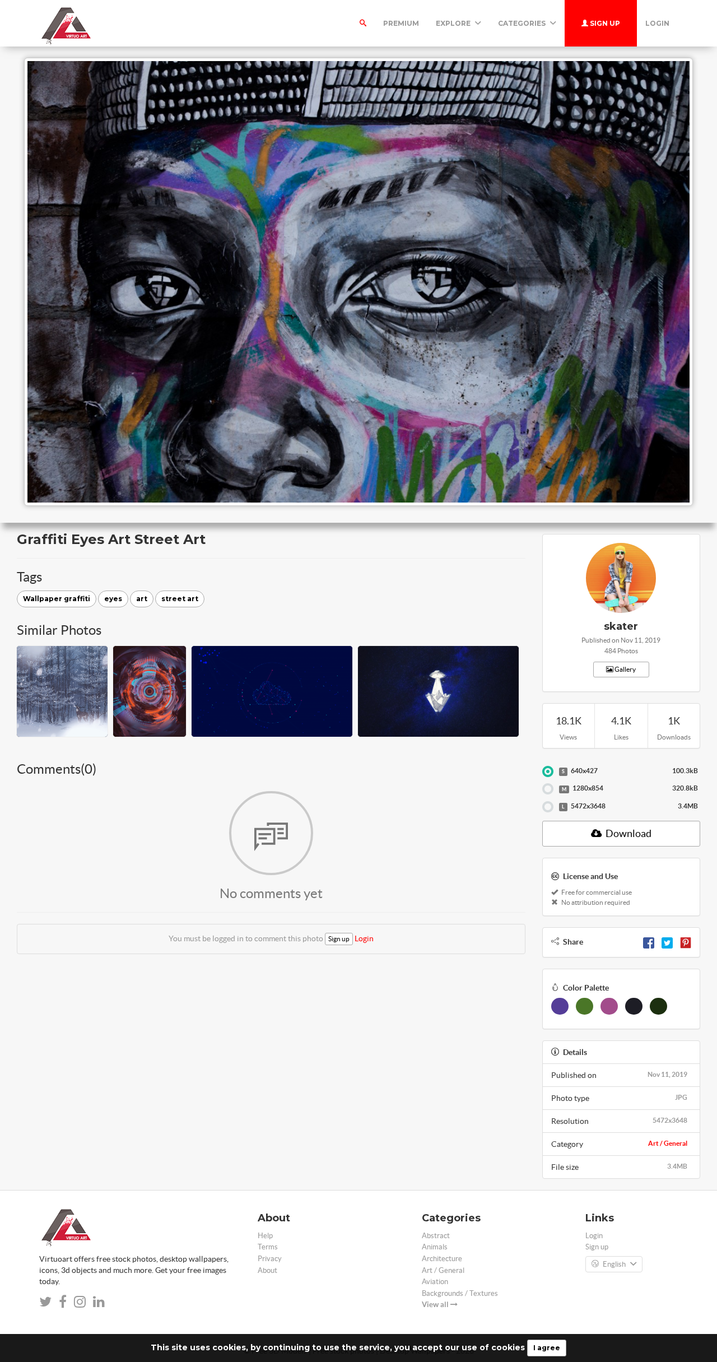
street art (179, 598)
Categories (522, 23)
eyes (113, 598)
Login (657, 23)
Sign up (604, 23)
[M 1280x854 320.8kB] (547, 788)
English (614, 1264)
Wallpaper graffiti (56, 598)
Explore (454, 23)
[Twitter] (667, 941)
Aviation (435, 1281)
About (267, 1270)
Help (265, 1235)
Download (627, 833)
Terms (268, 1247)
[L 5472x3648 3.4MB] (547, 806)
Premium (401, 23)
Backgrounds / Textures (460, 1293)
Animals (435, 1247)
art (141, 598)
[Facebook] (648, 941)
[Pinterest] (685, 941)
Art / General (667, 1143)
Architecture (442, 1258)
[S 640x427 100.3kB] (547, 771)
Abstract (436, 1235)
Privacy (270, 1258)
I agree (546, 1348)
